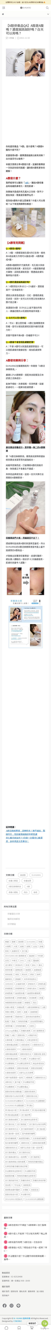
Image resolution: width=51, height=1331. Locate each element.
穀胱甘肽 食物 (39, 1054)
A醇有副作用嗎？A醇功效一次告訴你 (23, 1242)
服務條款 (31, 1291)
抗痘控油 (34, 1189)
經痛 (22, 946)
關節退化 (8, 979)
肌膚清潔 (19, 1016)
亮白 (25, 892)
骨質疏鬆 (8, 974)
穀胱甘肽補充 (29, 1091)
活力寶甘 (8, 965)
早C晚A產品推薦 (11, 1114)
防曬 (7, 1035)
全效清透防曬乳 (36, 1021)
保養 (40, 941)
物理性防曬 (22, 1021)
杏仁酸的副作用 (11, 1180)
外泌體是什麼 (34, 1058)
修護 (41, 997)
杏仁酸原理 (34, 1157)
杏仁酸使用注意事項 (29, 1119)
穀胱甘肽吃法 (25, 1054)
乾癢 (7, 1021)
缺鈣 (38, 974)
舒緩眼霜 (8, 988)
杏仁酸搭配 (21, 1124)
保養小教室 (13, 880)
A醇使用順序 (27, 1049)
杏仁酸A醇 (40, 1129)
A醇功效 (8, 1082)
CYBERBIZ (17, 1321)
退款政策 (14, 1291)
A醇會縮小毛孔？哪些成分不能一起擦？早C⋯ (25, 1249)
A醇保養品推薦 (11, 1054)
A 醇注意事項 (32, 1040)
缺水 (34, 965)
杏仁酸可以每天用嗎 (37, 1124)
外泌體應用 (9, 1086)
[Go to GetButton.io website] (45, 1328)
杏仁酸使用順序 (27, 1129)
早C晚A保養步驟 (38, 1110)
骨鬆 (17, 974)
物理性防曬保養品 (35, 1161)
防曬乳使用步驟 (39, 1180)
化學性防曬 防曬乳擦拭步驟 (16, 1166)
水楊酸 (25, 1189)
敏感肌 (28, 969)
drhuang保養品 (11, 1030)
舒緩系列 (31, 983)
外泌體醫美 (9, 1068)
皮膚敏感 (37, 969)
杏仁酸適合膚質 (11, 1119)
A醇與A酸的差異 (39, 1142)
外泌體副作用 (28, 1082)
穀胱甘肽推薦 (36, 1068)
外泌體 (23, 1058)
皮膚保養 (8, 1016)
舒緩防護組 (21, 997)
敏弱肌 (42, 988)
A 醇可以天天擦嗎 (26, 1072)
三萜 (28, 960)
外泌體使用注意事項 (13, 1171)
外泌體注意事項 (23, 1063)
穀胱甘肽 (21, 1035)
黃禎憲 (23, 875)
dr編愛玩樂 (20, 983)
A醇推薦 (29, 1077)
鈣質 (32, 974)
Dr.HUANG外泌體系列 (14, 1100)
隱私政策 (23, 1291)
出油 (35, 946)
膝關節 (18, 979)
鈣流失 (24, 974)
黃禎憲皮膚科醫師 (12, 1189)
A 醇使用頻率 (10, 1072)
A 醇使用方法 (37, 1044)
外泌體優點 (9, 1063)
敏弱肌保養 (19, 993)
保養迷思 (27, 880)
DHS (22, 960)
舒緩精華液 (19, 988)
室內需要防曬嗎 (28, 1133)
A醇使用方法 (40, 1077)
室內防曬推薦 (10, 1138)
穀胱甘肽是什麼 (11, 1194)
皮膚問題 (34, 1011)
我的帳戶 (5, 1295)
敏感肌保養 (9, 997)
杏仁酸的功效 (24, 1152)
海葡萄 (27, 1002)
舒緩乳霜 (42, 983)
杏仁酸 (24, 951)
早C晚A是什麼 (11, 1110)
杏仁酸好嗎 (25, 1114)
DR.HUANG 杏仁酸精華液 (15, 955)
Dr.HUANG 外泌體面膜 (14, 1105)
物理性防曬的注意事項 (26, 1175)
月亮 (7, 960)
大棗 (15, 946)
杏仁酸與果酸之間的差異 (15, 1161)
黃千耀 (17, 1082)
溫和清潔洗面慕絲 (33, 1016)
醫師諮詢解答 (13, 918)
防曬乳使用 (25, 1180)
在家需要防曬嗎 (39, 1138)
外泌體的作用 (29, 1171)
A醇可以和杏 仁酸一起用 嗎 (31, 1147)
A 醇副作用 (32, 1035)
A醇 (28, 886)
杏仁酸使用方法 (11, 1129)
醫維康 (36, 960)
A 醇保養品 (19, 1040)
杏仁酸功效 (9, 1124)
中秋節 (40, 955)
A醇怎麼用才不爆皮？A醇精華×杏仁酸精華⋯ (25, 1226)
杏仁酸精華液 (38, 1030)
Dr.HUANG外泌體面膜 (34, 1199)
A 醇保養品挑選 (11, 1058)
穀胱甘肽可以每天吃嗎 (14, 1096)
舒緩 (41, 946)
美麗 (7, 941)
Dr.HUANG (36, 875)
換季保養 (8, 969)
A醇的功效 (25, 1142)
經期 (28, 946)
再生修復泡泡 (38, 1063)
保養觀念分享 (13, 913)
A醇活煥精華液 (15, 886)
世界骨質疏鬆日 (30, 979)
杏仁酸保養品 (10, 1152)
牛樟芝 (14, 960)
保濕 (27, 965)
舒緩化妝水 (31, 988)
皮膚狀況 (15, 951)
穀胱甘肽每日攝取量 (13, 1091)
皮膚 (25, 1011)
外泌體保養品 (22, 1086)
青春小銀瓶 (13, 892)
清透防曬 (8, 1026)
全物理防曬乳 (20, 1026)
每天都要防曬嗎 (11, 1142)
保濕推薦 (32, 997)
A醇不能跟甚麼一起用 (14, 1077)
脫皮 (13, 1021)
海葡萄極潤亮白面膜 (13, 1002)
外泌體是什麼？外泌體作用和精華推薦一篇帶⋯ (25, 1257)
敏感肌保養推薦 (33, 993)
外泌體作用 (25, 1194)
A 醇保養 (8, 1040)
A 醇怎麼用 (25, 1044)
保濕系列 (19, 965)
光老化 (32, 1026)
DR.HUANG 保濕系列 (13, 1199)
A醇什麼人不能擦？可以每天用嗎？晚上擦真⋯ (25, 1235)
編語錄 (32, 955)
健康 (13, 941)
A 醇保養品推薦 (11, 1044)
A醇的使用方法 (11, 1147)
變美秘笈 (19, 969)
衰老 (35, 892)
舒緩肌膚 (8, 993)
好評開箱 (11, 924)
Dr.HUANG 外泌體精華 (35, 1100)
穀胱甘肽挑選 (22, 1068)
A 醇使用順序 (10, 1049)
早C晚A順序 (24, 1110)
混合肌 (8, 1185)
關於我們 (5, 1291)
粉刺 (7, 951)
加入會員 (40, 1291)
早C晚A (30, 1105)
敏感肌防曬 (9, 1175)
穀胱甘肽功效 (31, 1096)
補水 (40, 965)
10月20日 (9, 983)
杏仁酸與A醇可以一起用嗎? (16, 1157)
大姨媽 (8, 946)
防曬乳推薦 (25, 1030)
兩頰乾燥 (26, 1185)
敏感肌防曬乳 (24, 1138)
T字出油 (16, 1185)
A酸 (13, 1035)
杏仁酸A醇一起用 (12, 1133)
